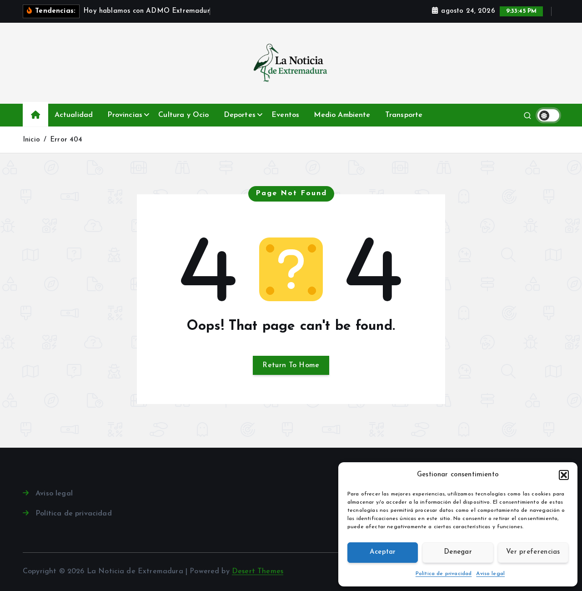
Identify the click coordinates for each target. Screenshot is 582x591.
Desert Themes (257, 571)
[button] (563, 475)
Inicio (31, 139)
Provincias (124, 115)
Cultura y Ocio (183, 115)
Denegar (458, 552)
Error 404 (66, 139)
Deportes (240, 115)
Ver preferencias (533, 552)
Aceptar (383, 552)
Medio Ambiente (342, 115)
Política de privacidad (444, 573)
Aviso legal (490, 573)
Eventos (285, 115)
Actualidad (74, 115)
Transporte (404, 115)
